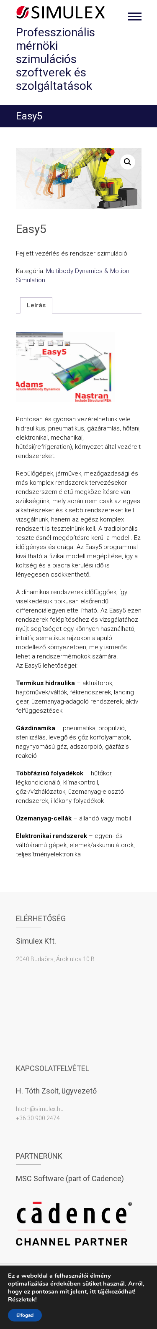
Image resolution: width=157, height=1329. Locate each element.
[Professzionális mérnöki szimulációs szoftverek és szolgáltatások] (61, 12)
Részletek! (22, 1299)
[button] (127, 162)
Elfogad (24, 1315)
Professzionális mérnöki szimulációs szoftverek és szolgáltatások (55, 59)
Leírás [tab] (36, 305)
